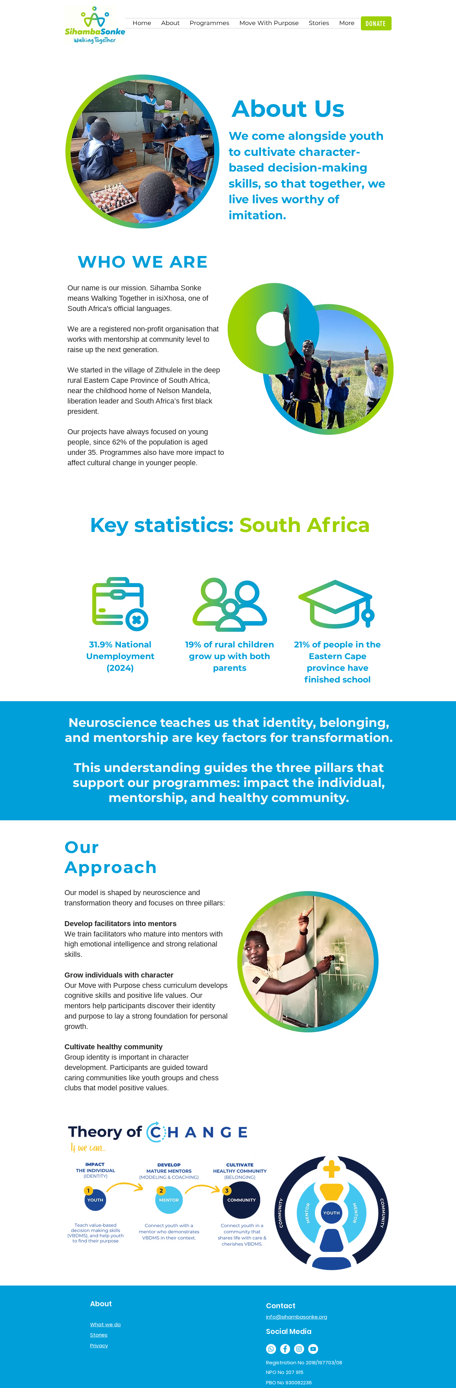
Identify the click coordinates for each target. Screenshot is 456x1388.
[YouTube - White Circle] (313, 1349)
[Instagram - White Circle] (299, 1349)
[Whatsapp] (271, 1349)
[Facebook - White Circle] (285, 1349)
